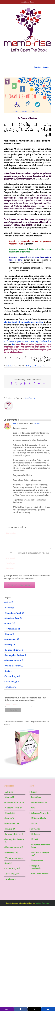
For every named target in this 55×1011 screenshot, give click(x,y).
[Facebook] (21, 1009)
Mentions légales (37, 860)
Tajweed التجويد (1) (12, 676)
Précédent (37, 67)
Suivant (46, 67)
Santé (33, 366)
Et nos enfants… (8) (12, 639)
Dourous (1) (9, 634)
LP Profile (34, 839)
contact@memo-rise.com (27, 2)
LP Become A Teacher (39, 818)
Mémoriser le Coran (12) (14, 660)
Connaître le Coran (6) (13, 618)
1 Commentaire (46, 366)
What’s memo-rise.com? (40, 873)
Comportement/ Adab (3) (14, 613)
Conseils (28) (10, 623)
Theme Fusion (45, 903)
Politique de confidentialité (36, 867)
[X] (34, 1009)
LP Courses (35, 834)
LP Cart (34, 823)
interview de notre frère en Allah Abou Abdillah (23, 322)
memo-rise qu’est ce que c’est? (40, 854)
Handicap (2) (10, 644)
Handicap (28, 366)
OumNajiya (9, 366)
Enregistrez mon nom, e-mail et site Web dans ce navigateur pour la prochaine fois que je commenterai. (27, 577)
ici (13, 344)
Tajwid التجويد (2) (12, 681)
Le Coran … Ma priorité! (40, 813)
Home (33, 807)
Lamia (14, 424)
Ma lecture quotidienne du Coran (40, 846)
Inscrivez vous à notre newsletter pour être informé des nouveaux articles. (25, 699)
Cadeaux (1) (9, 607)
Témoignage (38, 366)
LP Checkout (35, 829)
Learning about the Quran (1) (15, 655)
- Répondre (36, 424)
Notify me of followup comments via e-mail (33, 553)
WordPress (38, 903)
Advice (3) (9, 602)
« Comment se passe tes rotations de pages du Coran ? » (27, 341)
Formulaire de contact (39, 802)
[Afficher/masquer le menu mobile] (49, 54)
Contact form (36, 797)
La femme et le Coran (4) (14, 650)
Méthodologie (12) (14, 629)
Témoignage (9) (10, 687)
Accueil (33, 792)
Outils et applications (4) (14, 665)
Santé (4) (8, 671)
